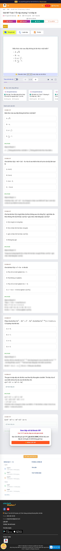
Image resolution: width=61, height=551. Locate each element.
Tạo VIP (48, 5)
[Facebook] (4, 509)
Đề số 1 (5, 26)
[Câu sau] (35, 79)
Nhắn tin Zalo (56, 547)
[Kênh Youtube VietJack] (8, 509)
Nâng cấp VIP (31, 442)
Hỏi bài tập (3, 547)
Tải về (38, 21)
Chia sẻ (10, 21)
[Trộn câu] (52, 79)
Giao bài (24, 21)
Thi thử (39, 32)
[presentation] (18, 52)
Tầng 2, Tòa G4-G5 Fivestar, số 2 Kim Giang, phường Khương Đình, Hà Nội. (23, 513)
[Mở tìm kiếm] (42, 5)
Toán (8, 9)
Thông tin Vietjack (9, 524)
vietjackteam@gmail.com (13, 519)
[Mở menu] (8, 5)
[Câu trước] (25, 79)
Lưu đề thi (52, 21)
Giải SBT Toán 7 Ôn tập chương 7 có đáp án (20, 9)
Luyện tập (25, 32)
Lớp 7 (4, 9)
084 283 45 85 (11, 516)
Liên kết (5, 522)
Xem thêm (7, 494)
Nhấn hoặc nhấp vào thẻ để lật (32, 74)
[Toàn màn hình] (55, 79)
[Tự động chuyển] (48, 79)
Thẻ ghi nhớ (11, 32)
